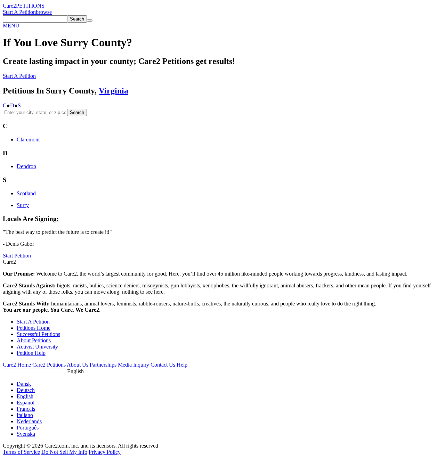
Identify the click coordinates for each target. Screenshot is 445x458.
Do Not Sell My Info (64, 452)
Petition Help (31, 353)
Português (28, 428)
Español (25, 403)
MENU (11, 25)
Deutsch (26, 390)
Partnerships (103, 365)
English (75, 371)
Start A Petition (19, 12)
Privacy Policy (105, 452)
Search (77, 112)
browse (44, 12)
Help (182, 365)
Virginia (113, 90)
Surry (23, 205)
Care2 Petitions (49, 365)
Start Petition (17, 256)
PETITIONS (30, 6)
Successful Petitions (38, 334)
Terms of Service (21, 452)
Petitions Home (33, 328)
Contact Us (163, 365)
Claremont (28, 139)
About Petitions (34, 340)
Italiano (25, 415)
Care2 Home (17, 365)
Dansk (24, 384)
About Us (77, 365)
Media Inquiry (133, 365)
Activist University (37, 347)
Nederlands (29, 421)
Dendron (26, 166)
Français (26, 409)
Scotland (26, 193)
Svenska (26, 434)
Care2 (9, 6)
